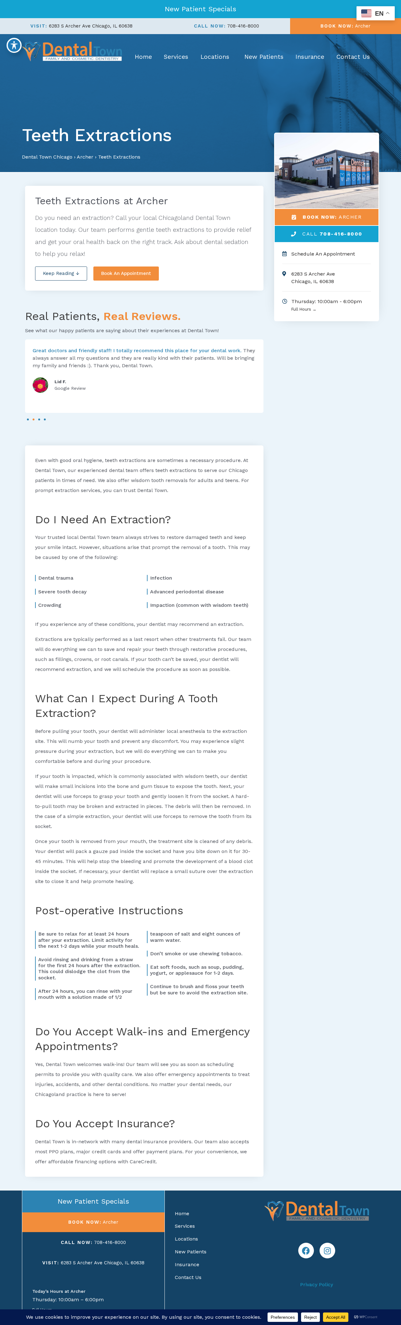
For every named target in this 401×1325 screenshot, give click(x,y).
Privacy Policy (316, 1284)
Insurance (309, 56)
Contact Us (353, 56)
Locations (214, 56)
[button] (28, 419)
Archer (85, 157)
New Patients (264, 56)
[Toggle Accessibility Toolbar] (14, 45)
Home (143, 56)
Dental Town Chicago (47, 157)
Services (176, 56)
